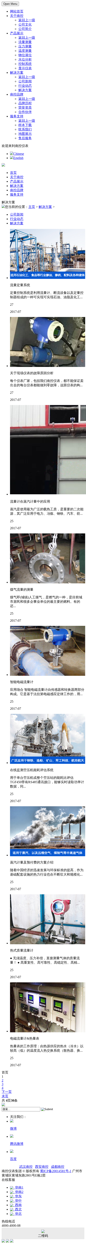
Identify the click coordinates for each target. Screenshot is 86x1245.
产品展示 (16, 33)
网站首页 (16, 11)
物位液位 (25, 55)
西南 (17, 1205)
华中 (17, 1200)
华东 (17, 1196)
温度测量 (25, 50)
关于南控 (16, 15)
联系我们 (25, 129)
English (18, 158)
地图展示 (25, 133)
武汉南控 (26, 1166)
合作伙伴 (25, 112)
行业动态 (25, 85)
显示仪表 (25, 68)
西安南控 (41, 1166)
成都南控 (57, 1166)
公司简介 (25, 29)
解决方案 (16, 72)
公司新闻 (25, 81)
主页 (31, 207)
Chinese (18, 153)
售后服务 (25, 138)
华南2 (18, 1192)
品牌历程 (25, 103)
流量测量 (25, 42)
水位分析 (25, 59)
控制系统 (25, 64)
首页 (13, 172)
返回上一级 (26, 20)
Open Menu (10, 3)
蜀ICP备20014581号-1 (55, 1171)
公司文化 (25, 24)
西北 (17, 1209)
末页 (5, 1096)
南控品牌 (16, 94)
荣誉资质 (25, 107)
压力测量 (25, 46)
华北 (17, 1213)
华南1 (18, 1187)
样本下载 (25, 125)
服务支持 (16, 116)
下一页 (7, 1091)
